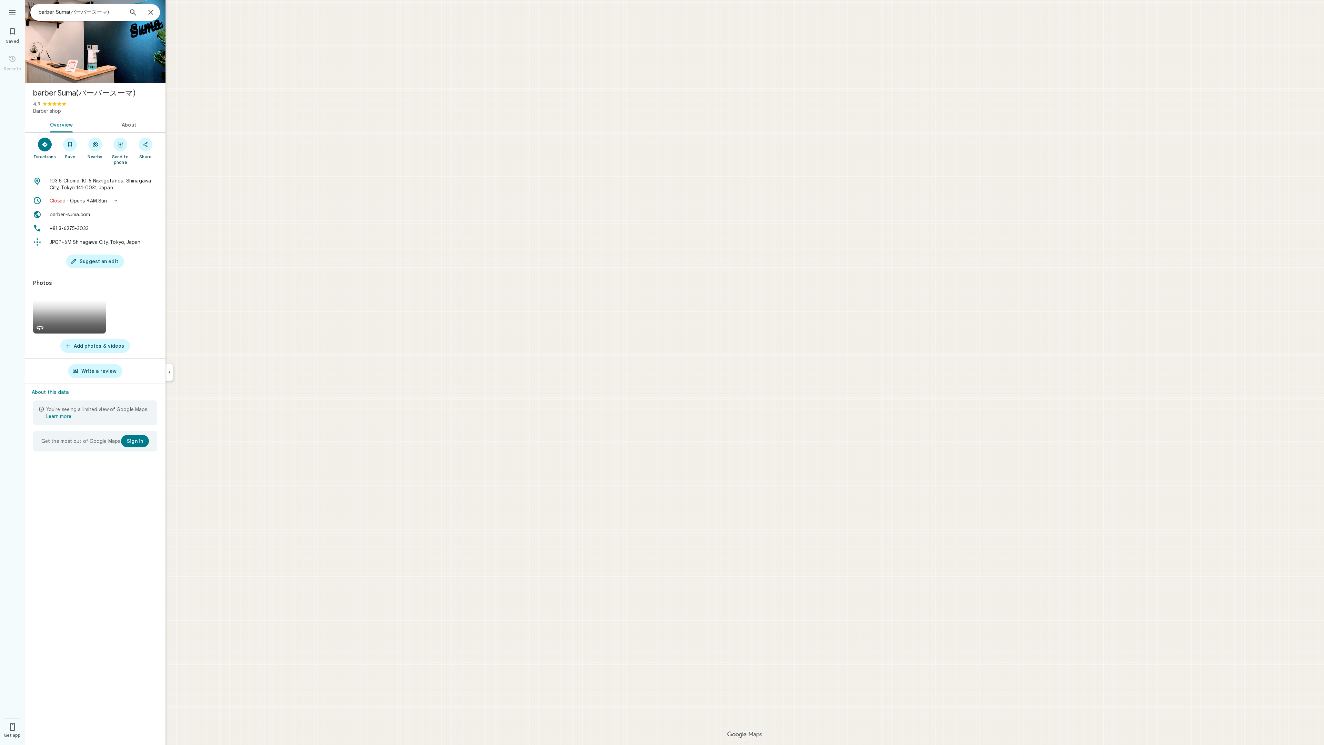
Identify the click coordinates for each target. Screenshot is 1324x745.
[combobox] (81, 12)
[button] (95, 201)
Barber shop (47, 111)
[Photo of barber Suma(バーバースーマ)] (95, 41)
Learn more (58, 416)
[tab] (60, 124)
